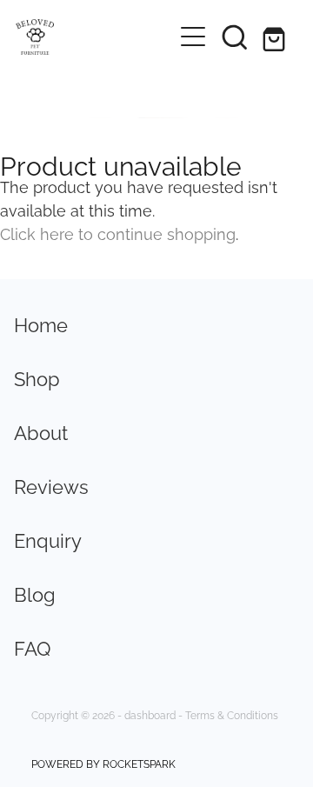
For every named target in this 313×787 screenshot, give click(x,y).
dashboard (150, 714)
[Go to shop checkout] (276, 36)
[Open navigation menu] (193, 36)
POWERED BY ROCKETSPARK (103, 763)
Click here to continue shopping (118, 232)
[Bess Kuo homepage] (94, 37)
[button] (235, 36)
